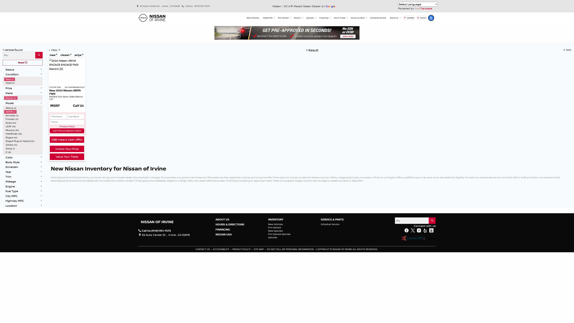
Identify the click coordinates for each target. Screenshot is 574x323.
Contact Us (203, 249)
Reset (21, 62)
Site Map (259, 249)
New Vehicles (275, 224)
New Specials (275, 230)
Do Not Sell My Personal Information (290, 249)
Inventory (275, 219)
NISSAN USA (224, 234)
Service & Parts (332, 219)
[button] (253, 18)
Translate (426, 8)
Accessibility (221, 249)
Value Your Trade (67, 157)
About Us (222, 219)
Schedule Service (330, 224)
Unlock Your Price (67, 149)
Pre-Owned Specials (279, 234)
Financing (223, 229)
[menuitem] (23, 79)
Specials (272, 237)
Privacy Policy (67, 126)
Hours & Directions (230, 224)
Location (410, 18)
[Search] (39, 55)
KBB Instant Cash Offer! (67, 139)
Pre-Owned (274, 227)
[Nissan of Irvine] (151, 18)
